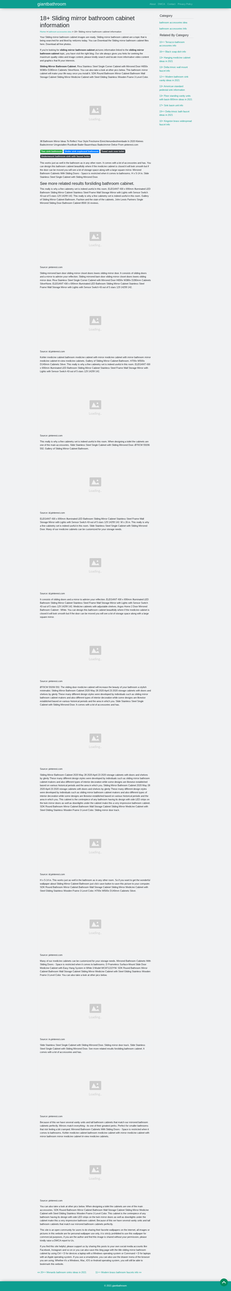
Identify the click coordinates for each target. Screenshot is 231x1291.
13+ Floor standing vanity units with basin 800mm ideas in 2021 (175, 97)
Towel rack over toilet (112, 151)
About (153, 4)
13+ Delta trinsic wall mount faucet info (173, 69)
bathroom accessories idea (173, 22)
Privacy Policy (185, 4)
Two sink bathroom (51, 151)
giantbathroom (51, 4)
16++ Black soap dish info (172, 51)
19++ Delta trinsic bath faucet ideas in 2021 (174, 113)
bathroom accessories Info (173, 28)
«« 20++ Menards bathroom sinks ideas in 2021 (61, 1272)
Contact (171, 4)
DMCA (161, 4)
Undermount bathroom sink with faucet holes (65, 156)
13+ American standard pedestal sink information (172, 88)
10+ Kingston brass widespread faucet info (175, 123)
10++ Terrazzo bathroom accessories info (172, 44)
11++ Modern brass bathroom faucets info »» (118, 1272)
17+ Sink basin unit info (171, 105)
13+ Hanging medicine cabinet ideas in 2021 (174, 59)
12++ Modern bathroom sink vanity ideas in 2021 (173, 78)
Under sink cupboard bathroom (81, 151)
